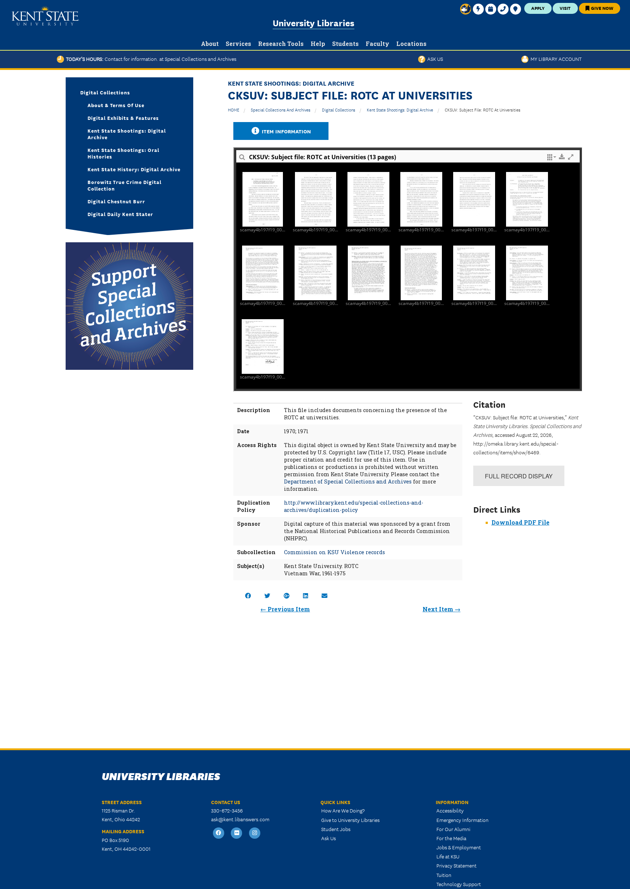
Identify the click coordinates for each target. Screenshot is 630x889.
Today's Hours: (150, 59)
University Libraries (313, 22)
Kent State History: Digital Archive (134, 169)
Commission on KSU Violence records (334, 552)
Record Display (519, 476)
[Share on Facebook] (248, 595)
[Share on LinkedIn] (305, 595)
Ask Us (434, 59)
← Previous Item (285, 609)
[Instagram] (254, 833)
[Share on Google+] (286, 595)
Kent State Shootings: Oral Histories (123, 153)
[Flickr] (237, 833)
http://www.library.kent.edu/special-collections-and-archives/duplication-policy (353, 506)
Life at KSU (447, 856)
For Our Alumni (453, 829)
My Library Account (555, 59)
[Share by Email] (324, 595)
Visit (565, 8)
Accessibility (450, 810)
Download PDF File (520, 522)
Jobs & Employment (458, 847)
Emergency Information (462, 820)
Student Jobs (335, 829)
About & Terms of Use (116, 105)
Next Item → (441, 609)
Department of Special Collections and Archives (348, 481)
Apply (538, 8)
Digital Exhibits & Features (123, 117)
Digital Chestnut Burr (116, 201)
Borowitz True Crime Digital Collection (125, 185)
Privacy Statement (456, 865)
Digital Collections (338, 109)
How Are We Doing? (343, 810)
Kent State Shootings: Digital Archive (400, 109)
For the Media (451, 838)
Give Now (601, 8)
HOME (233, 109)
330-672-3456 (227, 810)
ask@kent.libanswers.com (240, 819)
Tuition (443, 875)
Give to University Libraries (350, 820)
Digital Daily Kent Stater (120, 214)
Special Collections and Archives (280, 109)
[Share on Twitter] (267, 595)
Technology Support (458, 884)
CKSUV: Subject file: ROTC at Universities (482, 109)
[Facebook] (218, 833)
